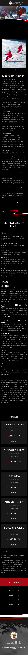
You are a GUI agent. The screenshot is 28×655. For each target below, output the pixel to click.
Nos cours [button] (11, 590)
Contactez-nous (14, 202)
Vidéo (7, 301)
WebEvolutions (11, 647)
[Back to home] (14, 3)
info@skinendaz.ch (7, 386)
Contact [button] (11, 604)
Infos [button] (10, 600)
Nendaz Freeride (19, 113)
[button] (2, 3)
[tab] (12, 69)
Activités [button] (11, 595)
